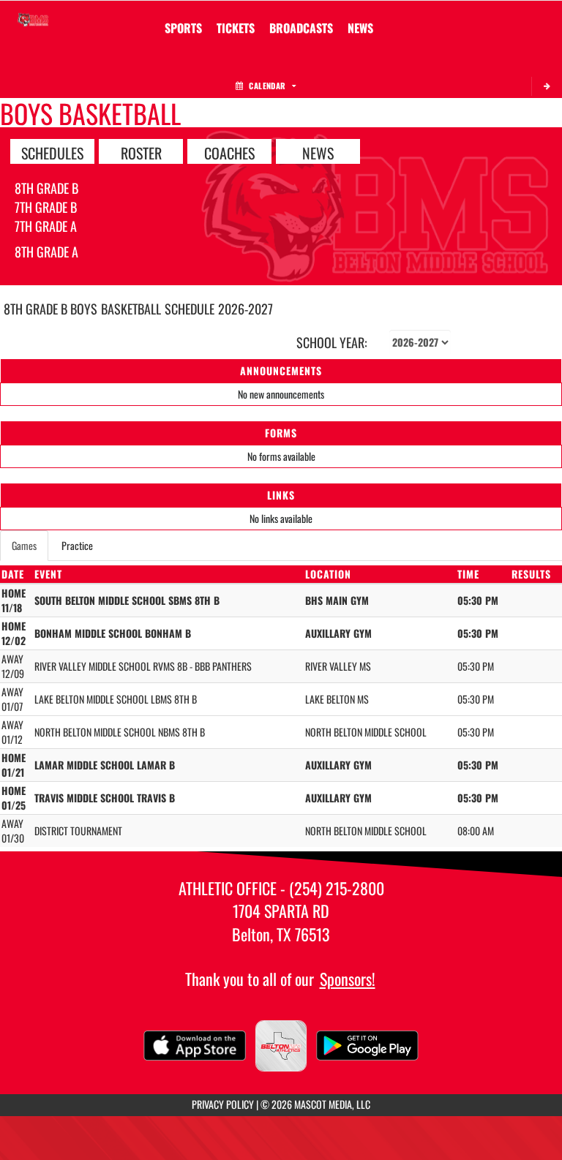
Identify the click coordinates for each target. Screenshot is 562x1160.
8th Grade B (46, 187)
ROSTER (141, 152)
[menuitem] (235, 28)
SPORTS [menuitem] (183, 28)
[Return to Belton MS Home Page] (33, 19)
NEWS (318, 152)
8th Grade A (46, 251)
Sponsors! (347, 978)
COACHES (229, 152)
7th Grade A (46, 226)
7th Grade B (46, 206)
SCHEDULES (52, 152)
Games (24, 545)
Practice (77, 545)
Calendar (267, 85)
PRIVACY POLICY (223, 1104)
